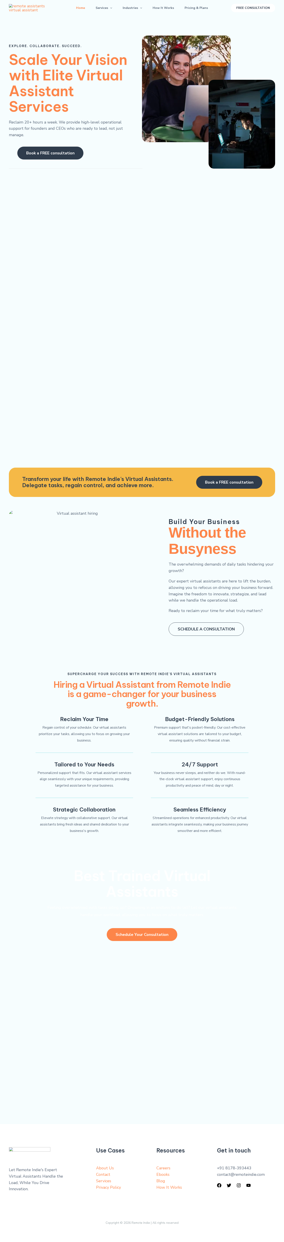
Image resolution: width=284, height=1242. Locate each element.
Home (80, 8)
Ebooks (163, 1174)
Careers (163, 1168)
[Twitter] (229, 1185)
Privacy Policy (108, 1187)
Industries (130, 8)
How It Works (163, 8)
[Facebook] (219, 1185)
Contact (103, 1174)
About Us (105, 1168)
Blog (160, 1181)
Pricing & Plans (196, 8)
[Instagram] (239, 1185)
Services (102, 8)
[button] (110, 8)
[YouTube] (248, 1185)
